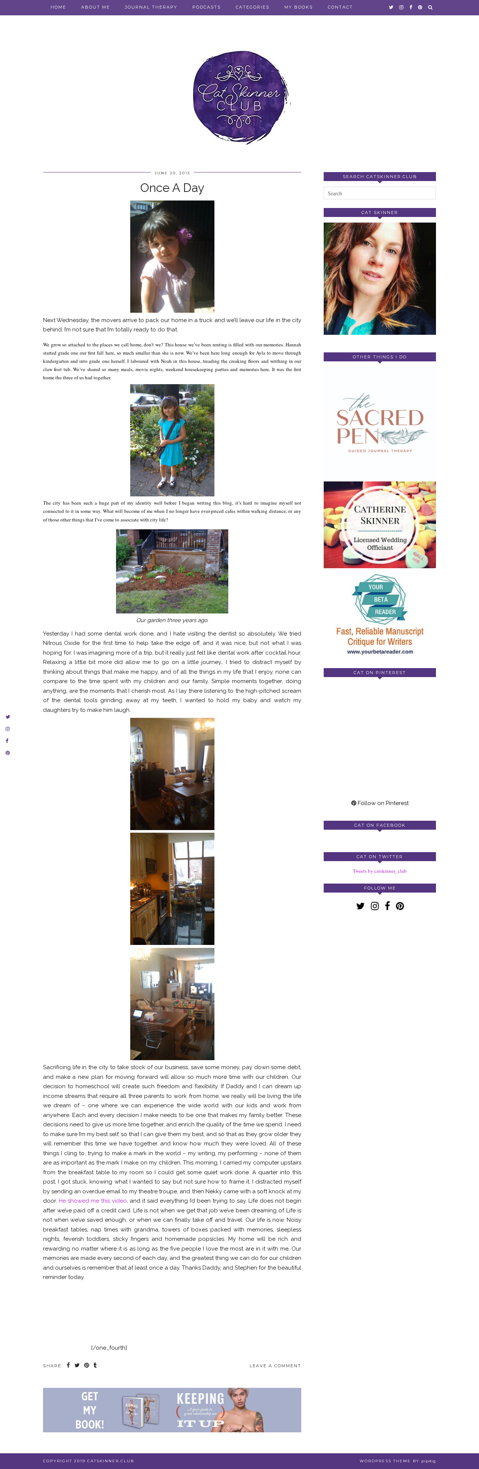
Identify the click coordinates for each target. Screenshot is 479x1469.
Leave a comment (275, 1365)
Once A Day (172, 188)
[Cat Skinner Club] (239, 91)
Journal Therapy (151, 7)
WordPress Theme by (398, 1461)
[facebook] (411, 7)
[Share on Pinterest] (87, 1365)
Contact (340, 7)
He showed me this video (92, 1200)
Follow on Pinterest (382, 803)
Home (58, 7)
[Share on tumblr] (96, 1365)
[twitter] (391, 7)
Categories (252, 7)
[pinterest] (420, 7)
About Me (95, 7)
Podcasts (206, 7)
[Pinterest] (352, 711)
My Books (298, 7)
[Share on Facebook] (69, 1365)
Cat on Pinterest (380, 672)
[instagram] (401, 7)
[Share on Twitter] (77, 1365)
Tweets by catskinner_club (380, 870)
